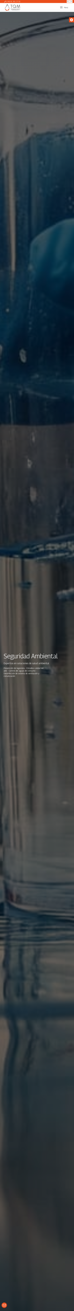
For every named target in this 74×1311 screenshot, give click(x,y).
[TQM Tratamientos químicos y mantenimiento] (12, 7)
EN (71, 1)
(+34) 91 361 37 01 (13, 1)
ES (68, 1)
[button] (71, 19)
